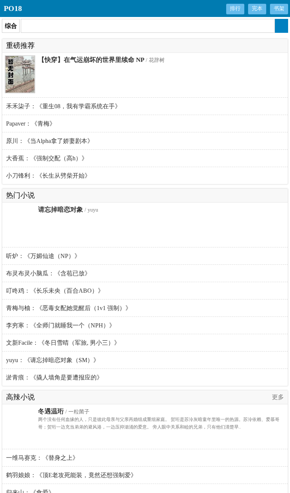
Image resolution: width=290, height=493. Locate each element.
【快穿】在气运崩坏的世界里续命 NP (91, 59)
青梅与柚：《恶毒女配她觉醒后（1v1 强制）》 (68, 308)
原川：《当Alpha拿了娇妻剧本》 (49, 141)
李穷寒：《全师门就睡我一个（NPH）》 (60, 325)
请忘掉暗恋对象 (60, 209)
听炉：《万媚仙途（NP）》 (43, 256)
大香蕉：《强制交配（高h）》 (47, 158)
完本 (257, 8)
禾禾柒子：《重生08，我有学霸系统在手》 (63, 106)
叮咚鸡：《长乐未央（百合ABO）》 (55, 290)
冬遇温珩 (51, 411)
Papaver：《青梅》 (31, 123)
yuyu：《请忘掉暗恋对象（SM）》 (52, 360)
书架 (279, 8)
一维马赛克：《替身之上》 (42, 458)
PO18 (13, 8)
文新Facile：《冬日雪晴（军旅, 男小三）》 (63, 342)
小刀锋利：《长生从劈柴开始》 (48, 175)
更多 (278, 397)
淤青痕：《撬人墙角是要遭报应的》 (54, 377)
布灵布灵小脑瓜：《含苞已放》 (48, 273)
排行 (235, 8)
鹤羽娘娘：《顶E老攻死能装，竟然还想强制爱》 (71, 475)
